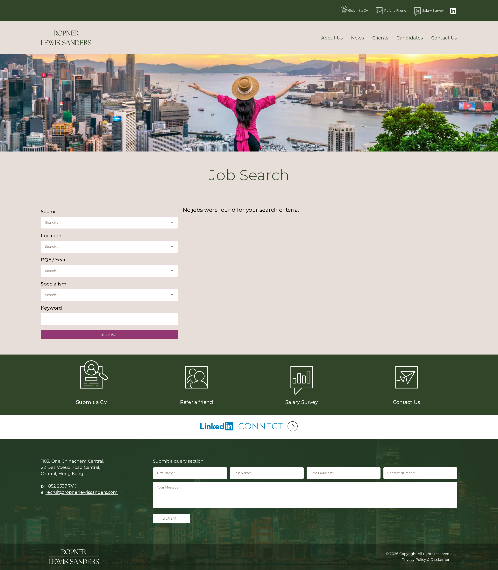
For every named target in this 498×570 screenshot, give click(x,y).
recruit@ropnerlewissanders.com (82, 492)
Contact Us (444, 38)
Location (51, 235)
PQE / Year (53, 259)
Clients (380, 38)
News (357, 38)
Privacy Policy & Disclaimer (425, 560)
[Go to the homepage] (66, 38)
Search (109, 334)
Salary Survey (433, 10)
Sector (48, 211)
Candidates (409, 38)
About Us (332, 38)
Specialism (54, 284)
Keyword (51, 308)
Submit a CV (358, 10)
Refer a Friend (395, 10)
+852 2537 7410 (61, 486)
